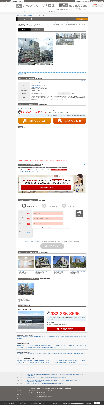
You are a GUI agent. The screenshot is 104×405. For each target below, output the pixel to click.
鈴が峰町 (19, 345)
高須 (44, 353)
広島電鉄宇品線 (30, 381)
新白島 (83, 360)
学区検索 (31, 392)
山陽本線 (29, 380)
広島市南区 (30, 336)
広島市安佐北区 (45, 336)
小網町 (25, 360)
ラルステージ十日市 (22, 298)
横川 (18, 353)
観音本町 (47, 347)
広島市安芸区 (52, 336)
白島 (36, 362)
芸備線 (67, 380)
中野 (59, 377)
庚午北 (84, 345)
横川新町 (35, 347)
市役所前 (27, 362)
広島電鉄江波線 (46, 380)
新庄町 (49, 345)
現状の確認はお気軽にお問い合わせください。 (29, 171)
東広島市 (67, 336)
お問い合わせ (32, 390)
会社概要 (19, 390)
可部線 (71, 380)
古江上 (29, 345)
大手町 (62, 377)
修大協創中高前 (68, 353)
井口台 (23, 345)
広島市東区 (25, 336)
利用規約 (27, 241)
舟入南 (42, 377)
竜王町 (55, 347)
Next (52, 51)
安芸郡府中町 (77, 336)
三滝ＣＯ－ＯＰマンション (58, 271)
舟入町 (60, 360)
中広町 (40, 85)
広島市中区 (19, 336)
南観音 (36, 345)
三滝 (28, 353)
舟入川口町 (52, 362)
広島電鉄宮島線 (38, 380)
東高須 (40, 353)
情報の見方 (83, 80)
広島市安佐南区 (37, 336)
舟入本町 (80, 360)
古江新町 (22, 347)
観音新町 (30, 347)
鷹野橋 (47, 362)
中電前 (18, 362)
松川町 (74, 362)
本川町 (36, 360)
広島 (28, 383)
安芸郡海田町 (83, 336)
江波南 (38, 377)
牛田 (68, 362)
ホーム (18, 388)
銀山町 (56, 362)
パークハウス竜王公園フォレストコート (78, 271)
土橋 (28, 360)
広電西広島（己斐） (34, 353)
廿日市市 (71, 336)
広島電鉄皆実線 (38, 381)
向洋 (60, 383)
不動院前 (46, 383)
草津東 (81, 345)
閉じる (97, 403)
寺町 (40, 87)
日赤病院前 (63, 362)
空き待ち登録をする (59, 169)
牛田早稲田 (29, 377)
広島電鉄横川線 (34, 87)
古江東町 (77, 345)
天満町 (38, 347)
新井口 (25, 353)
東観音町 (62, 345)
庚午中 (65, 345)
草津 (49, 353)
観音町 (33, 345)
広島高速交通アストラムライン (58, 380)
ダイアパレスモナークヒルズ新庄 (42, 271)
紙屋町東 (70, 360)
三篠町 (26, 347)
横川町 (40, 345)
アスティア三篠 (21, 271)
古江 (46, 353)
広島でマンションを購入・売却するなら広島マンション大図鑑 (54, 388)
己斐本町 (57, 345)
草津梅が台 (44, 345)
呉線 (33, 380)
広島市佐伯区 (59, 336)
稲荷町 (70, 362)
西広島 (21, 353)
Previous (19, 51)
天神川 (50, 383)
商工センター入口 (58, 353)
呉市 (63, 336)
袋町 (76, 360)
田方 (26, 345)
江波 (31, 383)
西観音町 (70, 345)
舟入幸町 (23, 362)
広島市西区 (36, 85)
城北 (64, 360)
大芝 (18, 347)
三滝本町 (43, 347)
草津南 (51, 347)
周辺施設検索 (32, 388)
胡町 (41, 362)
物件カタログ (20, 398)
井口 (73, 345)
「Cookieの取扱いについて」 (77, 403)
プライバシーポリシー (36, 241)
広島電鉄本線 (77, 380)
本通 (66, 360)
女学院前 (32, 362)
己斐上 (53, 345)
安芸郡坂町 (19, 338)
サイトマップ (20, 396)
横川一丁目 (83, 353)
